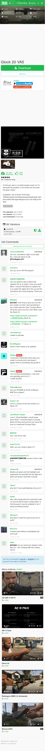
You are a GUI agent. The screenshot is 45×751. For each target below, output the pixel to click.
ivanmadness (15, 332)
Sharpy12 (14, 515)
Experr (12, 485)
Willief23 (13, 300)
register (31, 559)
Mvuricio (13, 528)
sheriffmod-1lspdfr (17, 414)
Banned (19, 355)
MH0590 (13, 433)
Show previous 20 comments (22, 246)
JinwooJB (14, 469)
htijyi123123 (15, 444)
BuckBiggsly (15, 344)
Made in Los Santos (8, 743)
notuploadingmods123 (19, 455)
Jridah (16, 80)
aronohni (13, 267)
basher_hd (14, 401)
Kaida (12, 496)
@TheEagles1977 (17, 259)
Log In (22, 559)
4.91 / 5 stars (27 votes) (8, 179)
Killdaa (13, 355)
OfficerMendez (16, 387)
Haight (12, 371)
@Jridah (13, 302)
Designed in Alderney (9, 741)
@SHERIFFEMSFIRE (18, 458)
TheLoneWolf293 (17, 251)
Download (24, 68)
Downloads (9, 174)
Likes (21, 174)
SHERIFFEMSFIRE (17, 279)
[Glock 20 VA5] (22, 142)
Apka (12, 542)
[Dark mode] (38, 3)
